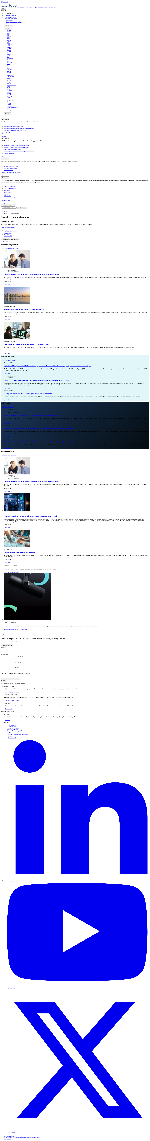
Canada (9, 40)
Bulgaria (9, 38)
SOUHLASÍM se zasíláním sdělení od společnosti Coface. (16, 673)
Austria (8, 33)
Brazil (8, 37)
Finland (9, 51)
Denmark (9, 47)
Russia (8, 87)
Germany (9, 54)
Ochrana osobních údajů (10, 1136)
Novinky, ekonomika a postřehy (15, 731)
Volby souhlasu (7, 1139)
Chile (8, 41)
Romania (9, 86)
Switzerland (10, 100)
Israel (8, 64)
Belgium (9, 36)
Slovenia (9, 93)
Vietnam (9, 110)
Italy (8, 65)
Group (8, 57)
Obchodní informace (12, 726)
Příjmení (17, 662)
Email (17, 668)
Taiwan (9, 102)
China (8, 43)
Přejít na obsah (4, 2)
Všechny (6, 230)
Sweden (9, 99)
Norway (9, 78)
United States (10, 109)
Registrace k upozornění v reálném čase (10, 679)
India (8, 61)
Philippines (9, 80)
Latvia (8, 68)
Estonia (9, 50)
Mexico (9, 72)
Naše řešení (6, 234)
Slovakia (9, 92)
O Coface (9, 732)
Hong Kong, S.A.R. (12, 58)
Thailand (9, 103)
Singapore (9, 90)
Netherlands (10, 75)
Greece (8, 55)
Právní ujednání (7, 1134)
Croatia (8, 45)
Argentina (9, 30)
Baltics (8, 34)
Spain (8, 97)
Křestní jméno (19, 656)
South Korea (10, 96)
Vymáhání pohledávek (12, 729)
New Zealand (10, 76)
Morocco (9, 73)
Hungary (9, 59)
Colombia (9, 44)
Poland (8, 82)
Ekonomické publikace (9, 231)
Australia (9, 31)
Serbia (8, 89)
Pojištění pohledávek (12, 725)
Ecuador (9, 48)
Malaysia (9, 71)
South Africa (10, 94)
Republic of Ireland (11, 85)
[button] (8, 13)
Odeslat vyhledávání (21, 207)
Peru (8, 79)
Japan (8, 66)
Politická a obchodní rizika (13, 728)
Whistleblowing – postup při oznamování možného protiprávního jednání (22, 1137)
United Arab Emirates (12, 107)
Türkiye (9, 104)
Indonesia (9, 62)
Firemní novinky (8, 233)
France (8, 52)
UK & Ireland (10, 106)
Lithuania (9, 69)
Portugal (9, 83)
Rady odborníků (8, 236)
